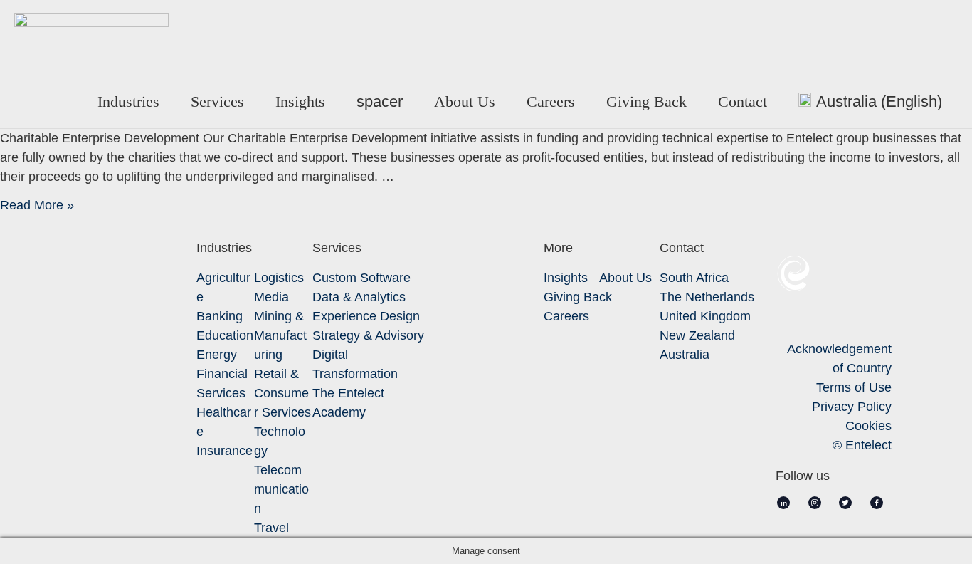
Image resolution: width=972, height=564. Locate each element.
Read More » (37, 205)
